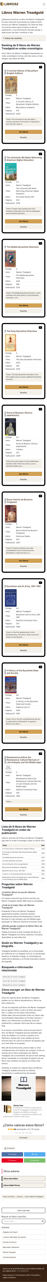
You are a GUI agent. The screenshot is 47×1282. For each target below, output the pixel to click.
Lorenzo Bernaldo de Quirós (14, 1237)
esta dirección (20, 937)
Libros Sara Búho (10, 1178)
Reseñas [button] (23, 137)
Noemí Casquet (9, 1252)
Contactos (12, 1277)
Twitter (35, 1154)
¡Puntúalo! (23, 1138)
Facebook (13, 1154)
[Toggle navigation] (44, 4)
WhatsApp (35, 1160)
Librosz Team (18, 1105)
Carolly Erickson (9, 1242)
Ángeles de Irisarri (10, 1232)
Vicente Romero (9, 1257)
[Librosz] (9, 4)
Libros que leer (23, 1210)
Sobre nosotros (8, 1275)
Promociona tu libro (23, 1275)
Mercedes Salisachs (11, 1247)
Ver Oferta (23, 132)
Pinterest (13, 1160)
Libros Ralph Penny (11, 1185)
